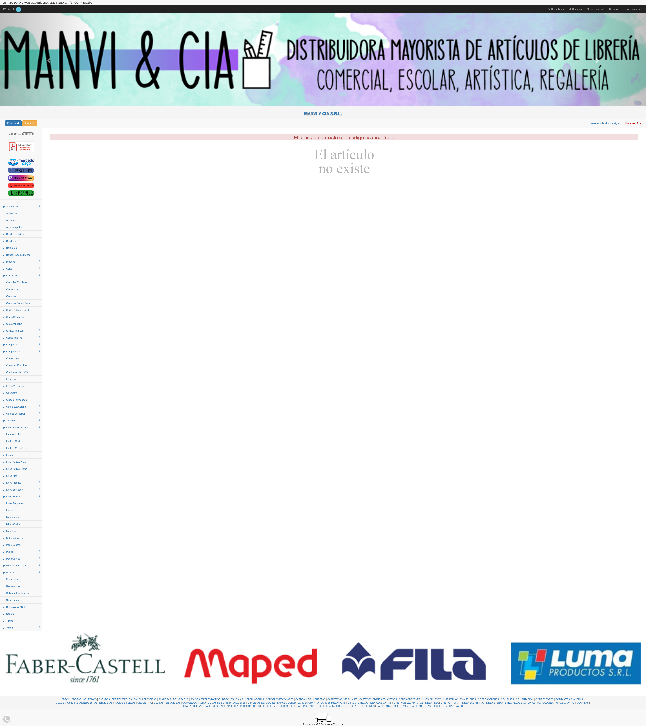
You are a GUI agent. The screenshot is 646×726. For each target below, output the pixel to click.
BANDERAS (164, 699)
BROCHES (228, 699)
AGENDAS (104, 699)
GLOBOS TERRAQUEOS (167, 702)
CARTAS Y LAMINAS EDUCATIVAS (378, 699)
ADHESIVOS (90, 699)
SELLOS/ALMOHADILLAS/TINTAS (412, 706)
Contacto (576, 9)
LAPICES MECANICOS (333, 702)
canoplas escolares (16, 282)
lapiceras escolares (17, 427)
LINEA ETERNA (494, 702)
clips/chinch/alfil (15, 330)
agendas (11, 220)
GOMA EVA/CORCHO (194, 702)
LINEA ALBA (432, 702)
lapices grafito (14, 441)
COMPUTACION (524, 699)
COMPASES (507, 699)
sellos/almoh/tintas (16, 607)
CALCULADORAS (254, 699)
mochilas (11, 531)
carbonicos (12, 289)
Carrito (12, 9)
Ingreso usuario (634, 9)
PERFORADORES (250, 706)
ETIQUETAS (105, 702)
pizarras (10, 572)
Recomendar (596, 9)
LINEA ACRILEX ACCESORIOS (374, 702)
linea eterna (13, 496)
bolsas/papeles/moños (18, 254)
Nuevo (615, 9)
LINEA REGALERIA (515, 702)
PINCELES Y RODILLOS (275, 706)
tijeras (9, 620)
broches (10, 261)
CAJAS (239, 699)
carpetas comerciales (18, 303)
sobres (10, 613)
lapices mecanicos (16, 448)
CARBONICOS (303, 699)
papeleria (11, 551)
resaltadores (13, 586)
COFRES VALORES (488, 699)
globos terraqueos (16, 399)
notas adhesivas (15, 538)
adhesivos (11, 213)
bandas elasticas (15, 234)
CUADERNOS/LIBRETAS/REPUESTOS (76, 702)
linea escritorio (14, 489)
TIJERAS (449, 706)
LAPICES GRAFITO (308, 702)
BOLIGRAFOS (180, 699)
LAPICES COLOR (286, 702)
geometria (11, 392)
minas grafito (13, 524)
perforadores (13, 558)
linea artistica (13, 482)
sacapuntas (12, 600)
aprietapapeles (14, 227)
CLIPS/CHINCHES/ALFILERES (459, 699)
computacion (13, 351)
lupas (9, 510)
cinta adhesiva (14, 323)
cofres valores (14, 337)
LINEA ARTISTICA (450, 702)
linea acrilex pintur (16, 468)
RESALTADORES (333, 706)
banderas (11, 241)
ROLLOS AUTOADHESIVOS (360, 706)
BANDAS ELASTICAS (145, 699)
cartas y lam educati (17, 310)
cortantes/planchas (16, 365)
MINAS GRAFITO (565, 702)
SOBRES (437, 706)
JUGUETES (239, 702)
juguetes (11, 420)
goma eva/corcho (16, 406)
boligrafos (11, 247)
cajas (9, 268)
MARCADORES (545, 702)
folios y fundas (15, 386)
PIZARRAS (295, 706)
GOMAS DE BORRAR (219, 702)
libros (9, 455)
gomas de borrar (15, 413)
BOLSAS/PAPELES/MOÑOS (205, 699)
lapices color (13, 434)
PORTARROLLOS (312, 706)
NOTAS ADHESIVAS (192, 706)
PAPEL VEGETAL (214, 706)
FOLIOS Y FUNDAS (124, 702)
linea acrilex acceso (17, 462)
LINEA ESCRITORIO (473, 702)
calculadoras (13, 275)
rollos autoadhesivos (17, 593)
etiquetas (11, 379)
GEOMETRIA (144, 702)
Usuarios (630, 123)
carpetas (11, 296)
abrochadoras (13, 206)
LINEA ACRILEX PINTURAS (408, 702)
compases (12, 344)
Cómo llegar (557, 9)
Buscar (28, 123)
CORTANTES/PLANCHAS (569, 699)
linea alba (11, 475)
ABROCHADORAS (71, 699)
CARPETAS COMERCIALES (342, 699)
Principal (12, 123)
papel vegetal (13, 544)
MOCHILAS (582, 702)
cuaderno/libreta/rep (18, 372)
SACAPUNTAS (384, 706)
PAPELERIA (231, 706)
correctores (12, 358)
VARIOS (460, 706)
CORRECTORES (544, 699)
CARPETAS (319, 699)
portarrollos (12, 579)
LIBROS (351, 702)
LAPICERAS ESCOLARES (261, 702)
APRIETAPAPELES (122, 699)
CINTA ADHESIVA (431, 699)
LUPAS (531, 702)
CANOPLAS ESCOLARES (279, 699)
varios (9, 627)
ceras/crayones (15, 317)
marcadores (12, 517)
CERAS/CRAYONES (409, 699)
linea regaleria (14, 503)
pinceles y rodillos (16, 565)
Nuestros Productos (602, 123)
